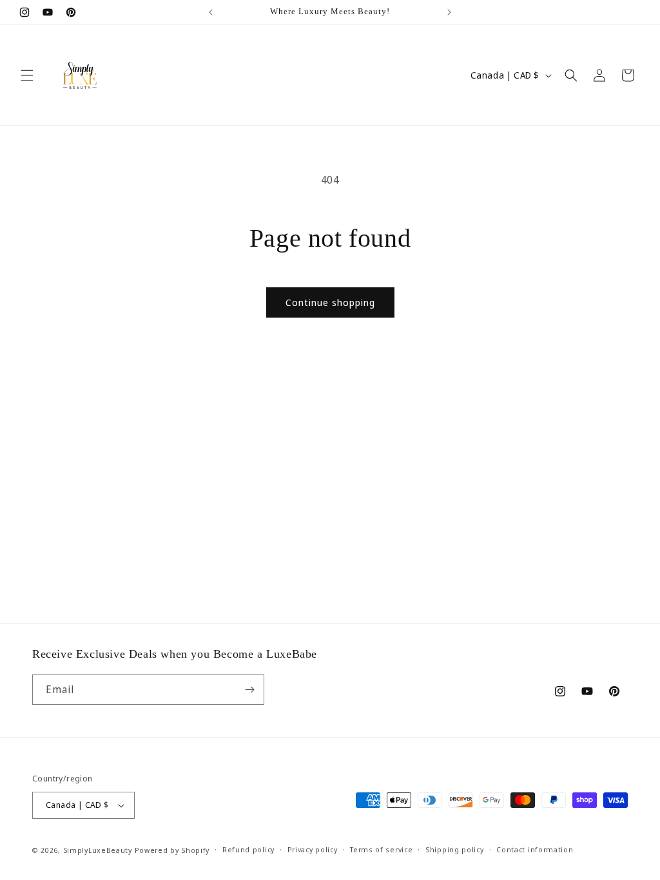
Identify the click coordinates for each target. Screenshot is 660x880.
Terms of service (381, 849)
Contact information (534, 849)
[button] (27, 75)
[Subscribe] (249, 689)
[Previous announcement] (211, 12)
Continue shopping (330, 302)
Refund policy (248, 849)
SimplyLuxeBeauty (99, 850)
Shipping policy (454, 849)
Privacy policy (312, 849)
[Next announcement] (449, 12)
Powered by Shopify (172, 850)
